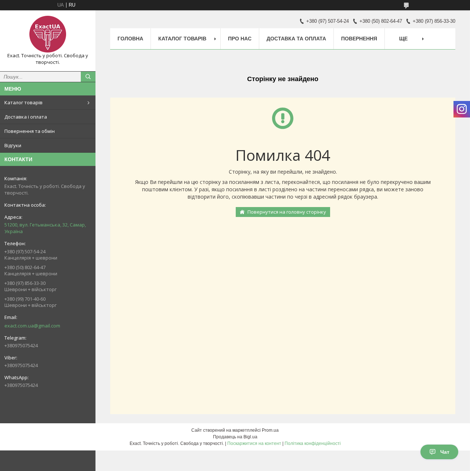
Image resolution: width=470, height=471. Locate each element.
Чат (444, 452)
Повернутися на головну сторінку (286, 212)
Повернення (359, 38)
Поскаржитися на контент (254, 443)
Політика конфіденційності (313, 443)
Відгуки (12, 145)
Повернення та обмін (29, 131)
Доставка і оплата (25, 116)
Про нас (240, 38)
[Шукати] (88, 76)
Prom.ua (270, 430)
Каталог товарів (23, 102)
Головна (130, 38)
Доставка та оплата (296, 38)
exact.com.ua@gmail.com (32, 325)
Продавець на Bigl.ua (235, 436)
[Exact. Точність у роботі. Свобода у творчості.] (48, 34)
